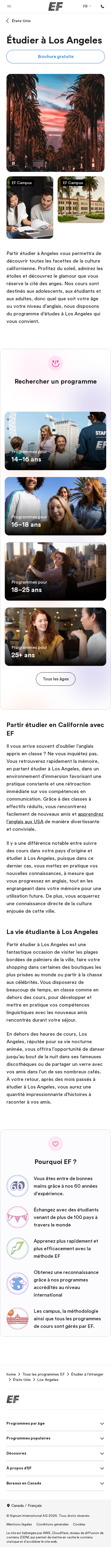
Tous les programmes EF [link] (43, 1374)
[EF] (55, 6)
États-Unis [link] (22, 1379)
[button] (9, 6)
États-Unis (21, 21)
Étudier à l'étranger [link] (87, 1374)
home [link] (11, 1374)
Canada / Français (26, 1505)
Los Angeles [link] (47, 1379)
